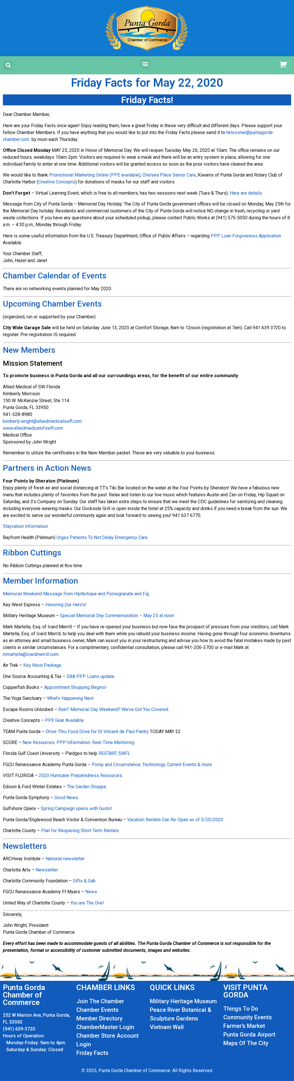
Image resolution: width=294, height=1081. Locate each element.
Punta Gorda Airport (249, 1034)
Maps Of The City (245, 1043)
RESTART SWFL (114, 753)
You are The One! (87, 903)
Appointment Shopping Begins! (75, 687)
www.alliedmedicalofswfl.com (33, 428)
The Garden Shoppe (86, 786)
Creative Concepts (56, 182)
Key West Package (42, 665)
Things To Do (240, 1008)
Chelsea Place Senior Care (169, 175)
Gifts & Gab (84, 881)
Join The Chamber (100, 1001)
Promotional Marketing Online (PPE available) (94, 175)
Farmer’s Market (244, 1025)
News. (91, 891)
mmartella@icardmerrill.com (31, 654)
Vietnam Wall (167, 1027)
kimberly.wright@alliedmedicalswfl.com (42, 421)
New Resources (38, 742)
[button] (8, 65)
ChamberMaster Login (105, 1027)
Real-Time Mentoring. (113, 742)
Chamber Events (97, 1009)
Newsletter (47, 870)
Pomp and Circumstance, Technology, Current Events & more (152, 764)
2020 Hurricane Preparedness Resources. (81, 775)
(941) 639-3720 (19, 1029)
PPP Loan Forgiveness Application (246, 236)
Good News (66, 797)
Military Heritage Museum (183, 1001)
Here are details (246, 193)
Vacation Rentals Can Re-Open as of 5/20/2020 (175, 819)
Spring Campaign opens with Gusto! (76, 808)
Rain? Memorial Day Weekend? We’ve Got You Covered (113, 709)
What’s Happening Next (70, 698)
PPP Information (73, 742)
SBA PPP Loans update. (91, 676)
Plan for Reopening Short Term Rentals (80, 830)
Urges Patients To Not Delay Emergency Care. (102, 537)
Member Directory (99, 1018)
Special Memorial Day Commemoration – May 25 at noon (117, 615)
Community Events (247, 1017)
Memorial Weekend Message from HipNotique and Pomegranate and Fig (76, 593)
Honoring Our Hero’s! (66, 604)
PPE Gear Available (64, 720)
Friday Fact (90, 1052)
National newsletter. (65, 858)
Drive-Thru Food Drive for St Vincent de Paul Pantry (97, 731)
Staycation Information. (26, 526)
